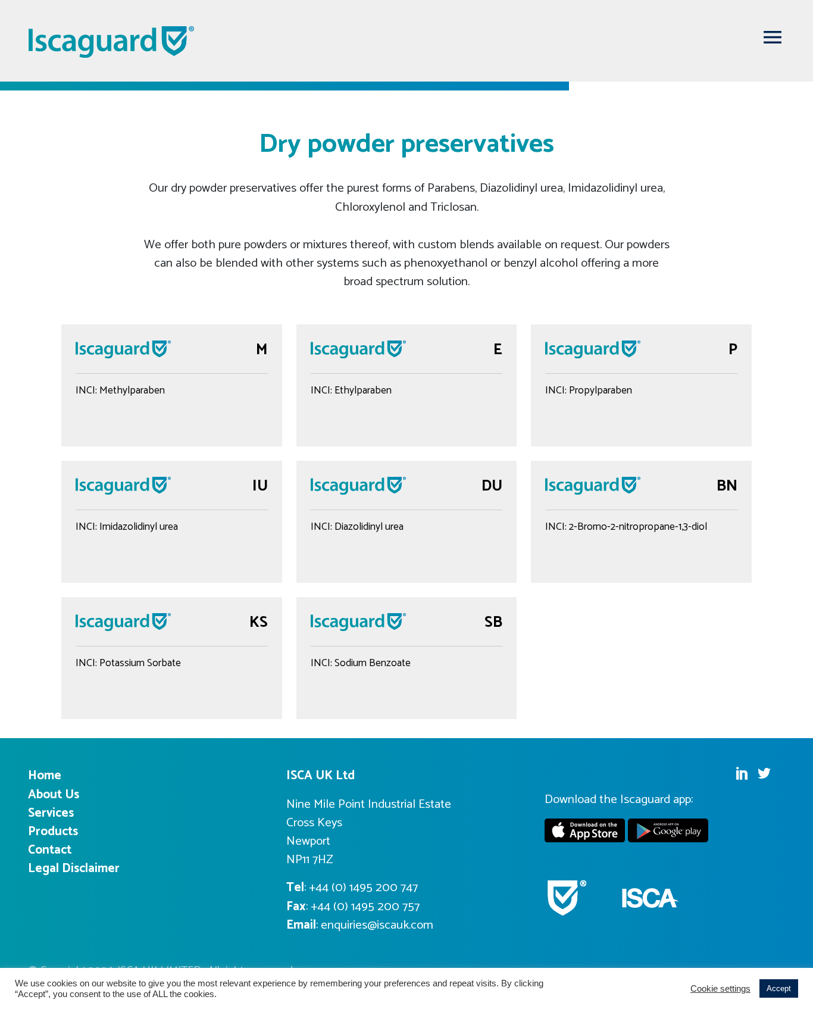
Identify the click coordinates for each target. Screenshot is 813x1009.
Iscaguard (112, 42)
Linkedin (741, 773)
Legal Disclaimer (74, 868)
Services (51, 813)
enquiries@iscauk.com (377, 925)
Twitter (764, 773)
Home (44, 776)
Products (53, 831)
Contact (49, 850)
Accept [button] (779, 988)
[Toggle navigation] (772, 37)
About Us (53, 795)
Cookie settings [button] (720, 989)
